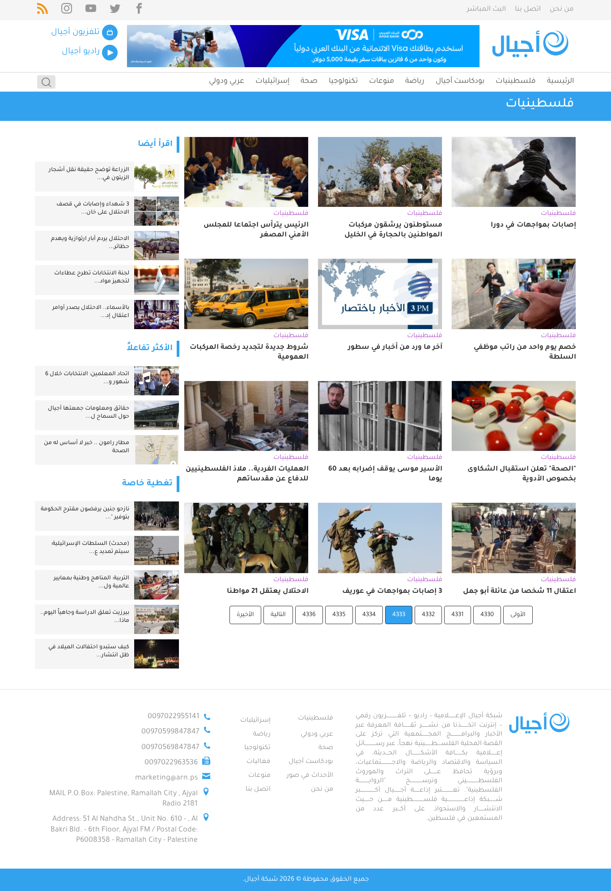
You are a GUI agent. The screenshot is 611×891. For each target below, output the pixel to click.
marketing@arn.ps (166, 778)
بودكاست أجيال (460, 81)
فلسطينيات (516, 81)
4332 (428, 615)
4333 (398, 615)
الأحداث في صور (310, 776)
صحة (309, 81)
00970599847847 (170, 732)
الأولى (518, 615)
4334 (369, 615)
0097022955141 (173, 717)
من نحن (562, 9)
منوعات (381, 81)
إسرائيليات (272, 81)
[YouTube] (90, 10)
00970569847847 (170, 748)
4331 (457, 615)
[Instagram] (66, 10)
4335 (339, 615)
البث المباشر (486, 9)
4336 (309, 615)
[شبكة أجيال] (531, 46)
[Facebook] (139, 10)
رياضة (414, 81)
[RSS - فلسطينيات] (42, 10)
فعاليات (258, 762)
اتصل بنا (528, 9)
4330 (487, 615)
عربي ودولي (226, 81)
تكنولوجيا (343, 81)
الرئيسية (560, 81)
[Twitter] (115, 10)
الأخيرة (245, 615)
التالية (278, 615)
